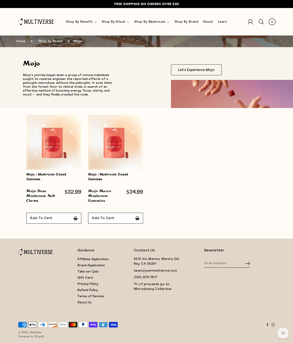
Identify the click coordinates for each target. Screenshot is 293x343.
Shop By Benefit (79, 21)
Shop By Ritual (113, 21)
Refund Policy (87, 290)
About (208, 21)
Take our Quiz (87, 271)
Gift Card (85, 277)
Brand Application (91, 265)
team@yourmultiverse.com (155, 270)
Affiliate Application (93, 259)
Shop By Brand (186, 21)
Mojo (77, 41)
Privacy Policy (87, 284)
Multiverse (35, 332)
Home (20, 41)
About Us (84, 302)
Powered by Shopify (31, 336)
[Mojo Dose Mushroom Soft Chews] (232, 94)
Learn (222, 21)
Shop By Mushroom (149, 21)
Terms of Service (90, 296)
